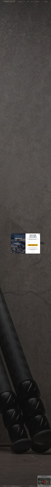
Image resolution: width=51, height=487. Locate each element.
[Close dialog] (39, 234)
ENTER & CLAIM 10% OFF (33, 245)
